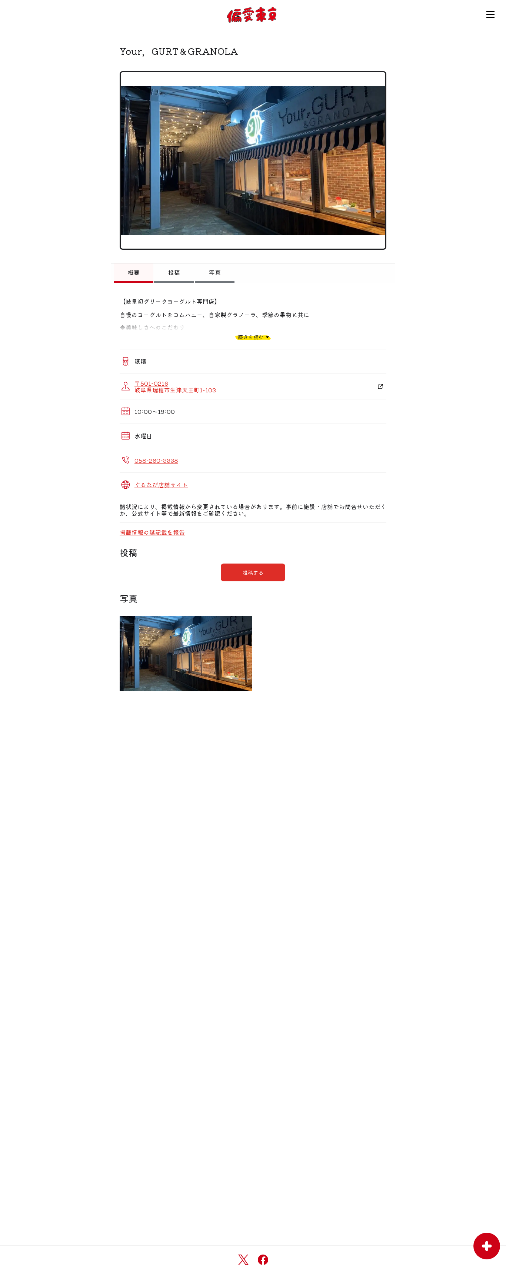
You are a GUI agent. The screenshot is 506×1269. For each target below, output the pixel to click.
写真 (215, 272)
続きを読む (251, 337)
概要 (134, 272)
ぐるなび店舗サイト (161, 484)
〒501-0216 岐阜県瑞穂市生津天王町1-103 (175, 386)
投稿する (253, 572)
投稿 (174, 272)
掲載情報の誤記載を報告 (152, 532)
